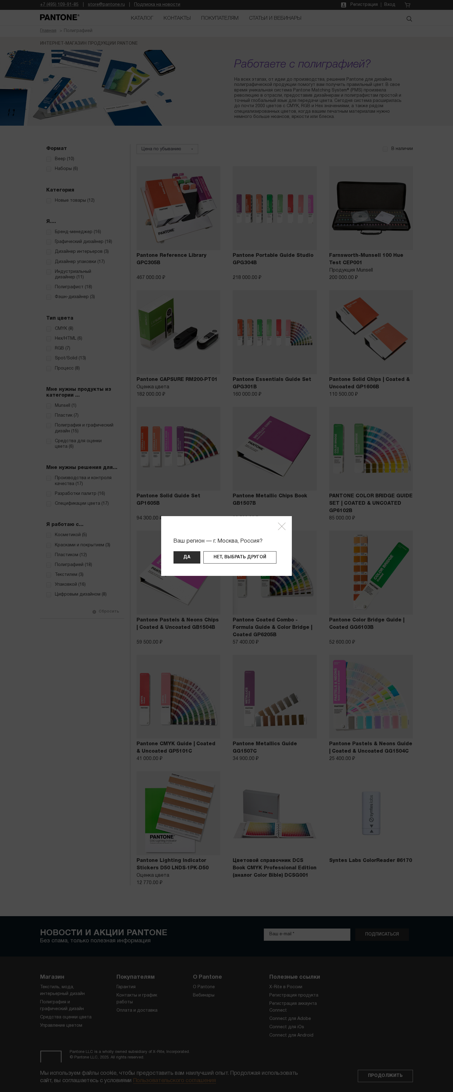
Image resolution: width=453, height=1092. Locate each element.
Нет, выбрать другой (240, 557)
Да (186, 557)
